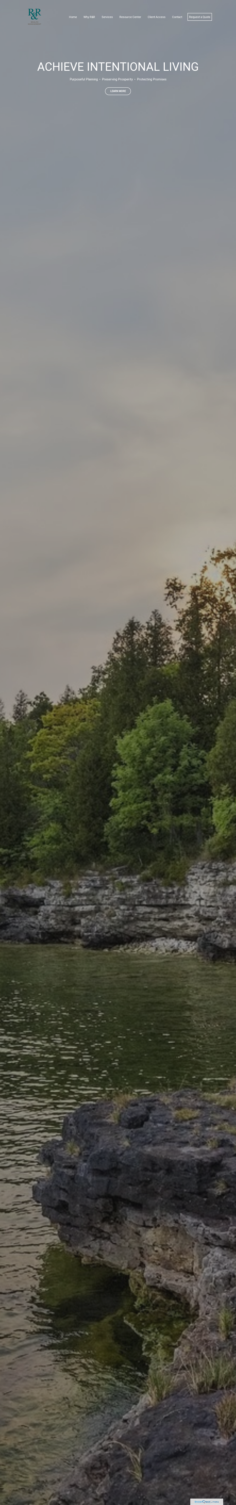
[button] (73, 17)
